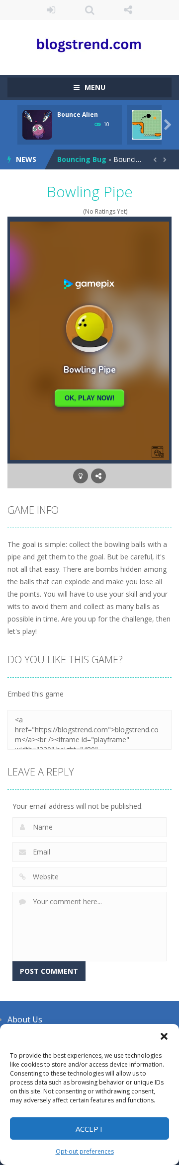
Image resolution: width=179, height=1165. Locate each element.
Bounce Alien (77, 114)
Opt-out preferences (85, 1151)
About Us (24, 1019)
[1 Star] (52, 211)
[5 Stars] (78, 211)
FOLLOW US (128, 10)
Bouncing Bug (81, 159)
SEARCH (89, 10)
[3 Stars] (65, 211)
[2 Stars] (59, 211)
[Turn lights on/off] (80, 475)
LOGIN (51, 10)
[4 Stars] (72, 211)
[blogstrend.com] (89, 43)
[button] (164, 1036)
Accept (89, 1129)
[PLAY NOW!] (37, 124)
